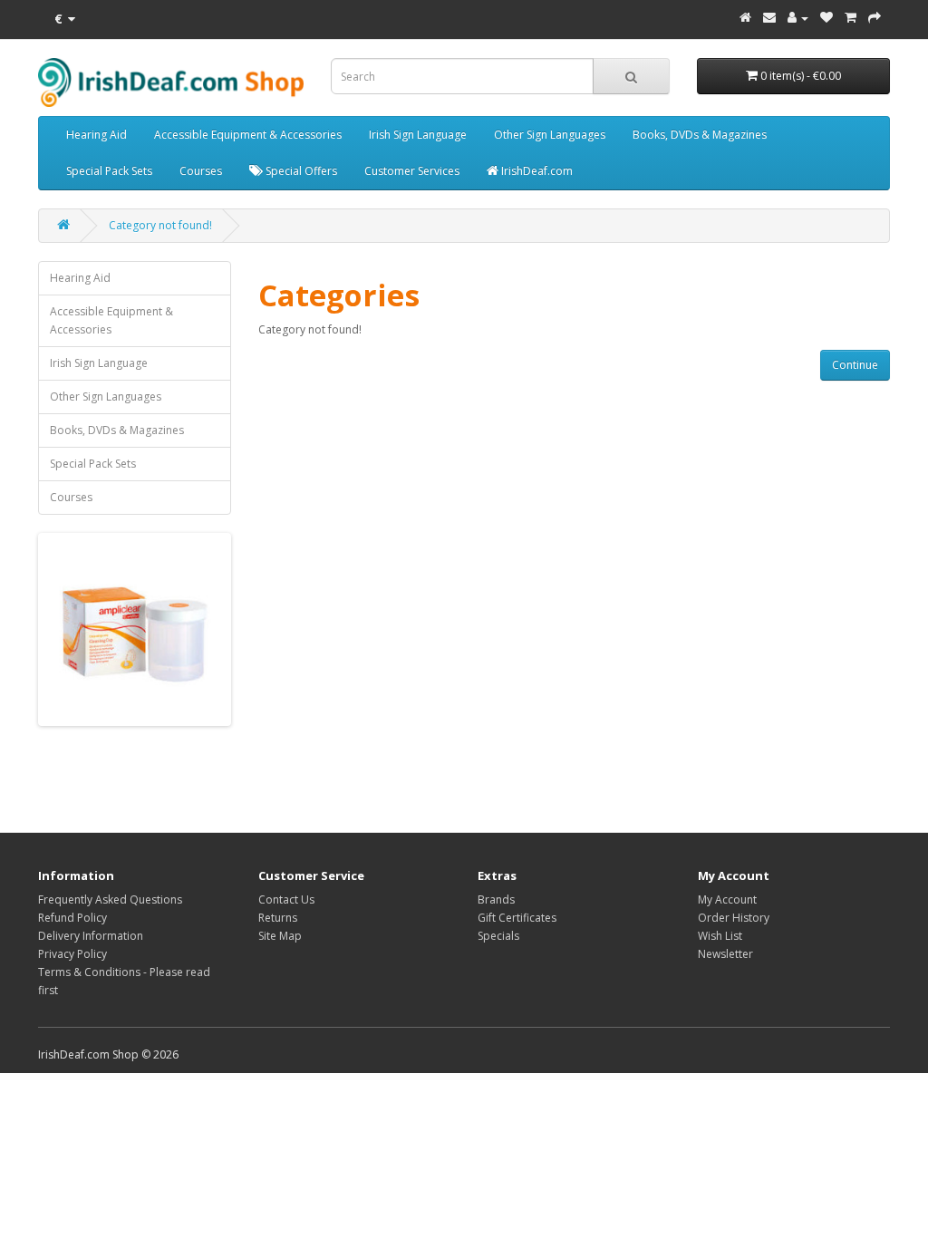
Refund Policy (72, 917)
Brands (496, 899)
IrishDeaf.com (535, 171)
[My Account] (798, 17)
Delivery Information (90, 935)
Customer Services (411, 171)
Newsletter (725, 954)
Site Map (280, 935)
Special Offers (300, 171)
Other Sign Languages (549, 134)
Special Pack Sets (109, 171)
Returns (277, 917)
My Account (727, 899)
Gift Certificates (517, 917)
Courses (200, 171)
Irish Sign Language (418, 134)
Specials (498, 935)
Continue (855, 364)
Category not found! (160, 225)
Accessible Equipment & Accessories (248, 134)
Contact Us (286, 899)
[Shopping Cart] (850, 17)
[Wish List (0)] (826, 17)
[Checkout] (874, 17)
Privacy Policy (72, 954)
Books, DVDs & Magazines (700, 134)
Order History (733, 917)
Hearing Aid (96, 134)
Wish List (720, 935)
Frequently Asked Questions (110, 899)
